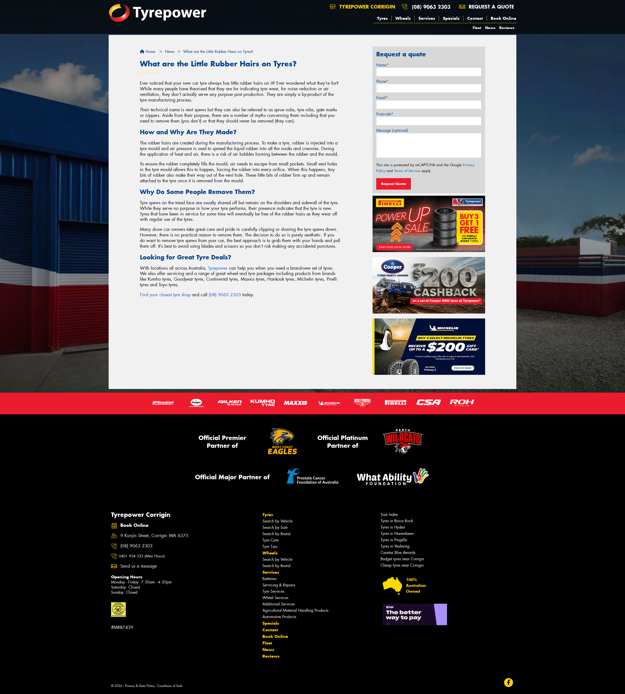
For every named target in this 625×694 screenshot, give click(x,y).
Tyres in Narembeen (397, 533)
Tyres (382, 18)
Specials (451, 18)
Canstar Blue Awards (398, 552)
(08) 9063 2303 (431, 7)
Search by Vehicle (277, 521)
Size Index (389, 514)
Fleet (477, 27)
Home (149, 51)
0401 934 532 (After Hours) (142, 556)
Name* (382, 65)
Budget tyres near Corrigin (402, 558)
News (490, 27)
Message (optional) (392, 130)
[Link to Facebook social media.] (508, 682)
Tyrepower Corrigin (366, 7)
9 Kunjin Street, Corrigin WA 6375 (154, 536)
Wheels (403, 18)
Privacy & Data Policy (140, 686)
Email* (382, 97)
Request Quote (393, 184)
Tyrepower (218, 268)
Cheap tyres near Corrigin (402, 565)
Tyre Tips (269, 546)
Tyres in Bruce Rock (397, 520)
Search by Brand (276, 533)
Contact (475, 18)
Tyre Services (273, 591)
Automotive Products (279, 616)
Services (426, 18)
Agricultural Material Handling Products (295, 610)
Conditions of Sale (169, 686)
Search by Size (275, 527)
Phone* (382, 81)
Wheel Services (275, 597)
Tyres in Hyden (393, 527)
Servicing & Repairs (278, 585)
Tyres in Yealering (395, 546)
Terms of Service (407, 170)
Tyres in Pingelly (394, 539)
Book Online (503, 18)
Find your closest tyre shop (165, 295)
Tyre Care (270, 540)
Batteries (269, 578)
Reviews (506, 27)
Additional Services (278, 604)
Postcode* (384, 114)
